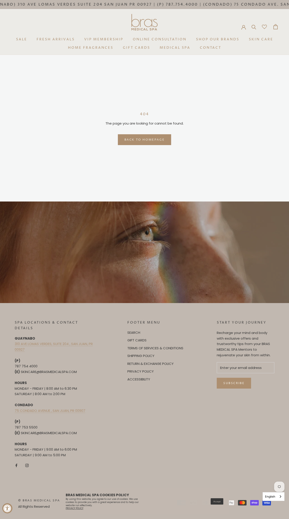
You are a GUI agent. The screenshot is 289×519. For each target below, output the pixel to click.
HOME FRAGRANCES (90, 47)
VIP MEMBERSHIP (103, 39)
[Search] (254, 26)
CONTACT (210, 47)
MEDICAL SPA (175, 47)
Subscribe (234, 383)
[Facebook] (16, 465)
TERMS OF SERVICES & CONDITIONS (155, 348)
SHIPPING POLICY (140, 355)
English (270, 496)
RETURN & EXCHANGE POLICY (150, 363)
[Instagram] (27, 465)
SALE (21, 39)
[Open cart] (275, 26)
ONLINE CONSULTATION (159, 39)
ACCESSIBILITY (138, 379)
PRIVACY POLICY (140, 371)
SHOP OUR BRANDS (217, 39)
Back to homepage (144, 140)
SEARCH (133, 332)
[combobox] (273, 496)
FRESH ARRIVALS (56, 39)
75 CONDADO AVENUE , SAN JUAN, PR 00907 (50, 410)
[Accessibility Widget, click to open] (7, 508)
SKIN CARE (261, 39)
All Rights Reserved (34, 506)
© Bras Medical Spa (39, 500)
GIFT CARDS (136, 47)
